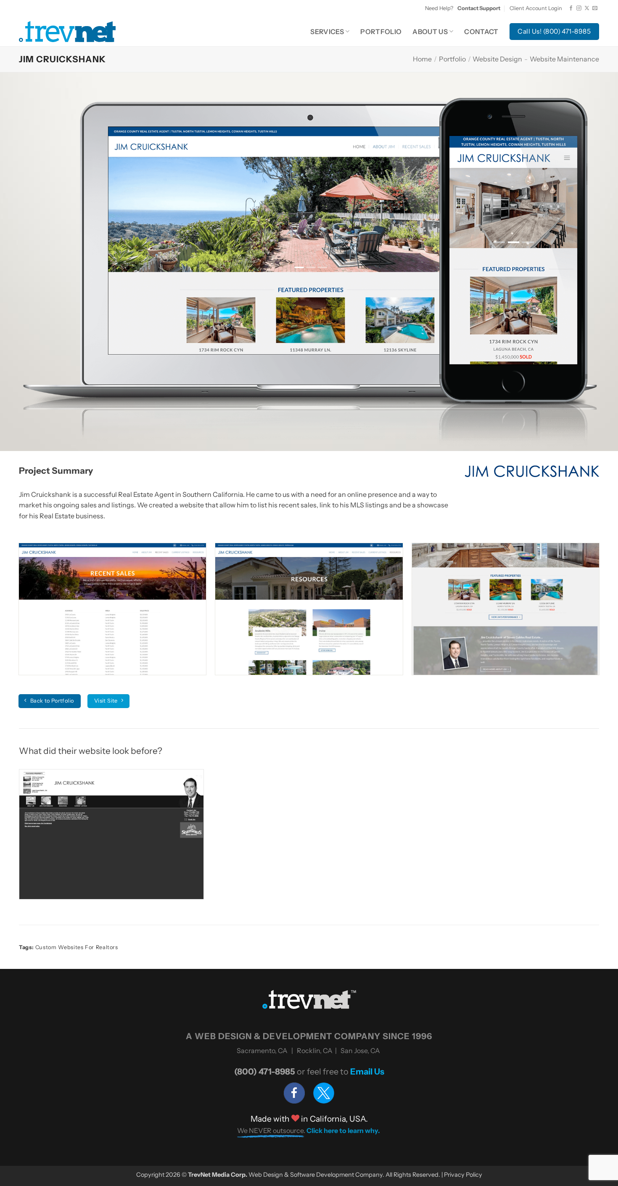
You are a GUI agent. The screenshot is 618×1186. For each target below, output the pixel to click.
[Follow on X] (586, 8)
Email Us (367, 1072)
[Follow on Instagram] (578, 8)
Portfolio (380, 31)
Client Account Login (536, 8)
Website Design (497, 59)
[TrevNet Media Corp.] (67, 31)
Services (327, 31)
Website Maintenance (564, 59)
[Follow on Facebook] (570, 8)
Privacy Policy (463, 1174)
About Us (430, 31)
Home (422, 59)
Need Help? (462, 8)
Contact (481, 31)
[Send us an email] (594, 8)
